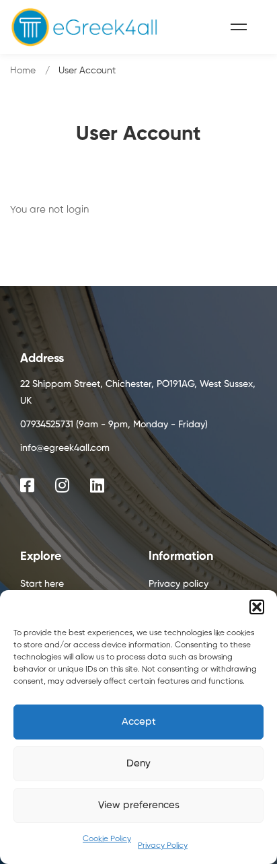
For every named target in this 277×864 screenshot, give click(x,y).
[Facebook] (27, 485)
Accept (139, 722)
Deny (138, 763)
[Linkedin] (97, 485)
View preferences (139, 805)
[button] (257, 607)
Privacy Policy (163, 846)
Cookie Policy (107, 839)
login (78, 210)
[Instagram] (62, 485)
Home (23, 70)
